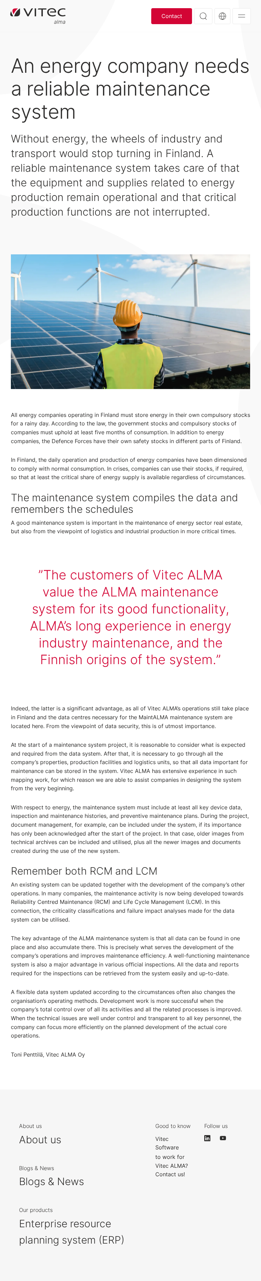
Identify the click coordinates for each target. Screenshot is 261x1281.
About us (40, 1139)
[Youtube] (226, 1138)
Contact (171, 16)
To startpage (38, 16)
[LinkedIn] (210, 1138)
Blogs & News (51, 1181)
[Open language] (222, 16)
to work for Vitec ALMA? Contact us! (171, 1165)
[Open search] (203, 16)
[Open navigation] (241, 16)
